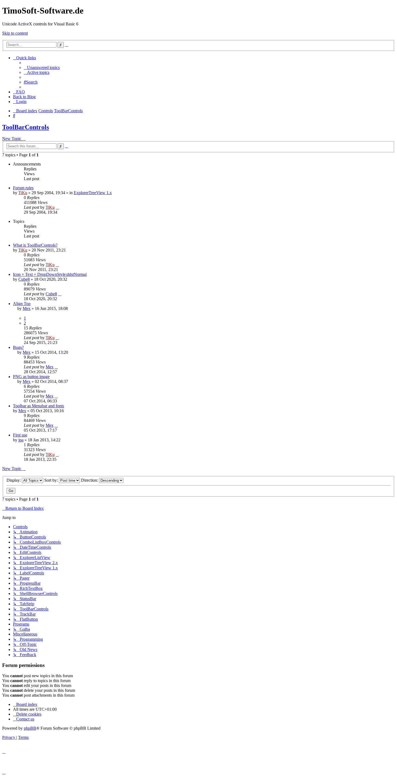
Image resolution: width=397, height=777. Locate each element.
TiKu (22, 192)
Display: (14, 480)
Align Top (22, 303)
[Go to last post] (57, 207)
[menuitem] (42, 67)
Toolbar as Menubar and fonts (38, 406)
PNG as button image (31, 376)
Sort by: (51, 480)
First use (20, 435)
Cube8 (24, 279)
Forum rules (23, 188)
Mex (27, 308)
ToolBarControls (25, 127)
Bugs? (18, 347)
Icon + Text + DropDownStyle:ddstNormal (50, 274)
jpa (20, 440)
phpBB (30, 728)
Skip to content (15, 33)
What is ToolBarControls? (35, 245)
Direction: (90, 480)
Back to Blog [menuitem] (24, 96)
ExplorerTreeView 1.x (93, 192)
